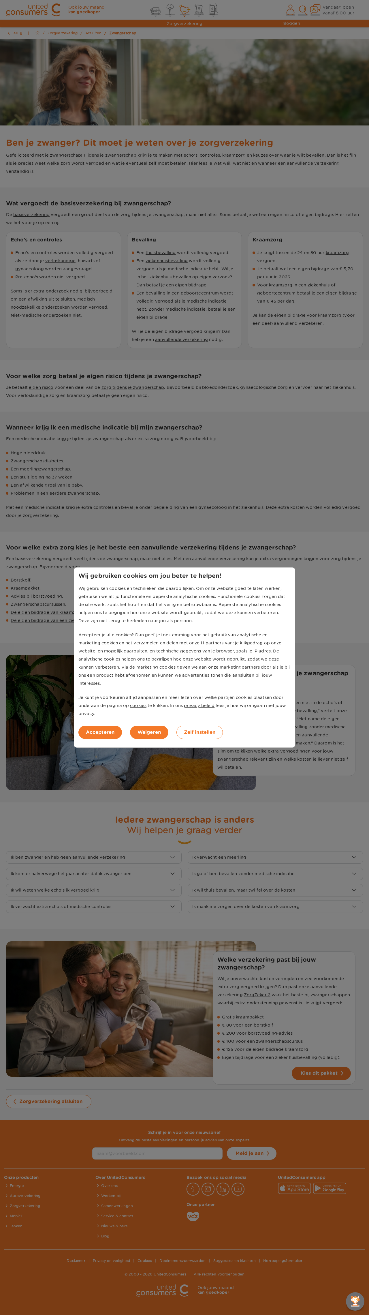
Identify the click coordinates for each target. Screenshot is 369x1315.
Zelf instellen (199, 732)
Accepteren (100, 732)
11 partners (212, 643)
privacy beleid (199, 705)
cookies (138, 705)
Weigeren (149, 732)
